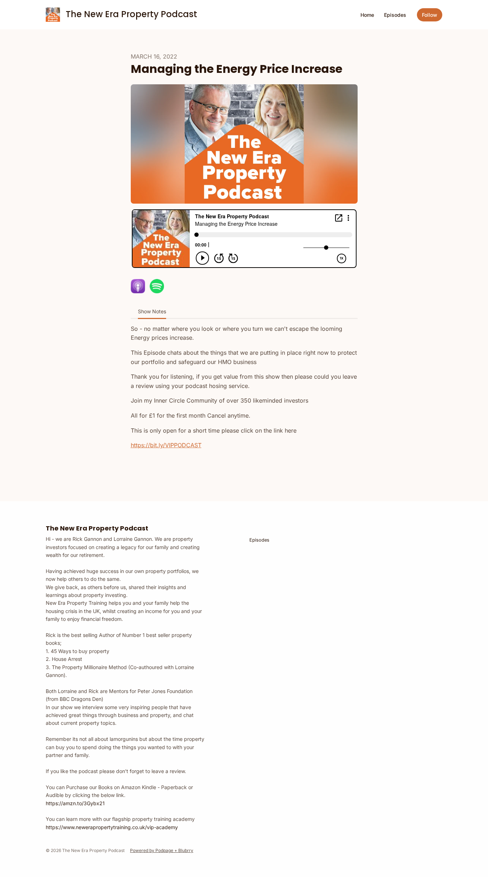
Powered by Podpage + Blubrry (161, 850)
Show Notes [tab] (152, 311)
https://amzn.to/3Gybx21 (75, 803)
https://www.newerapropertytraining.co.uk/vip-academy (112, 827)
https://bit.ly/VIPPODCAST (166, 445)
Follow (429, 15)
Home (367, 15)
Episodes (395, 15)
